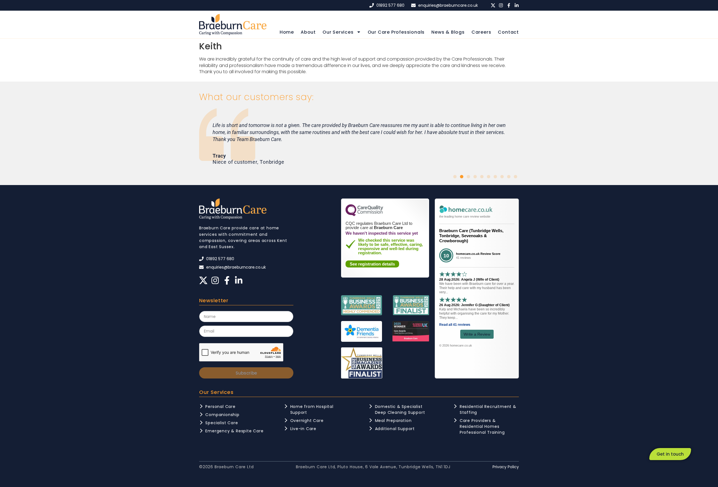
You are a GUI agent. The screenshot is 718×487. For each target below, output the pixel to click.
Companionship (222, 414)
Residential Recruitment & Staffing (488, 409)
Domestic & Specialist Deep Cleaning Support (400, 409)
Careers (481, 32)
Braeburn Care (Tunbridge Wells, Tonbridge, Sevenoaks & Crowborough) (471, 235)
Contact (508, 32)
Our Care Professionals (396, 32)
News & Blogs (448, 32)
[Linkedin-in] (516, 5)
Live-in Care (303, 428)
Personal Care (220, 406)
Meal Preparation (393, 420)
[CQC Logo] (364, 215)
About (308, 32)
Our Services (338, 32)
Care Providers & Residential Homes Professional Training (482, 426)
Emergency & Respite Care (234, 431)
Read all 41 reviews (454, 325)
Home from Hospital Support (311, 409)
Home (287, 32)
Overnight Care (307, 420)
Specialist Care (221, 423)
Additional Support (395, 428)
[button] (455, 176)
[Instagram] (501, 5)
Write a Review (477, 334)
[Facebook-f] (509, 5)
